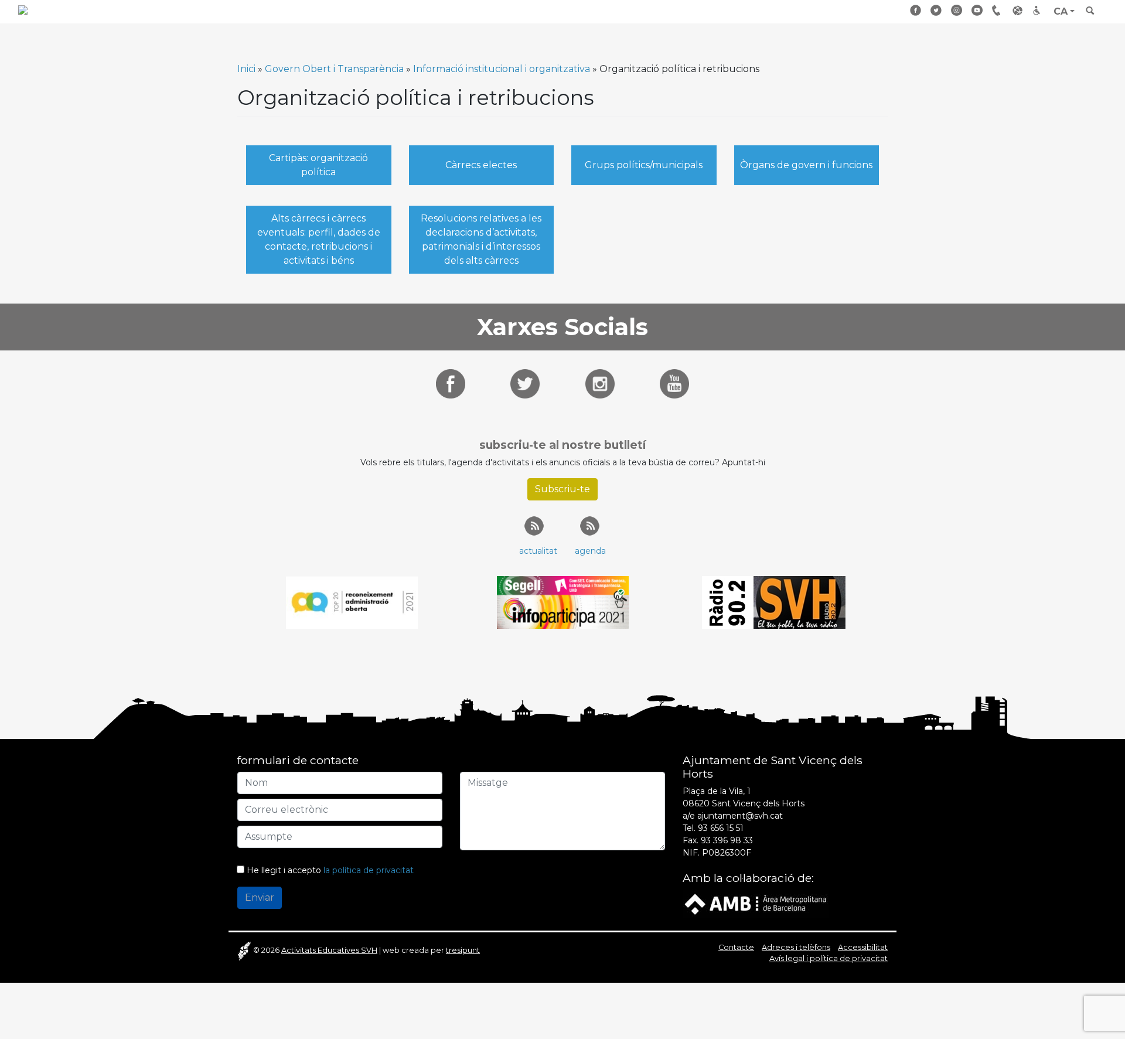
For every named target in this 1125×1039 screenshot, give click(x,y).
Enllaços (1018, 10)
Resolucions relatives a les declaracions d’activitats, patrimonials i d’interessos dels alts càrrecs (481, 239)
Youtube (977, 10)
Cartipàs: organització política (318, 165)
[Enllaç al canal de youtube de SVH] (674, 382)
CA (1061, 11)
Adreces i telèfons (796, 947)
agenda (590, 551)
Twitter (936, 10)
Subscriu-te (562, 489)
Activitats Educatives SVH (329, 950)
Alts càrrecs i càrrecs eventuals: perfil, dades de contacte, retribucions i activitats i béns (318, 239)
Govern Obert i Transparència (334, 68)
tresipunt (463, 950)
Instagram (957, 10)
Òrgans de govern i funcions (806, 165)
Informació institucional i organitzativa (501, 68)
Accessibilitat (1039, 10)
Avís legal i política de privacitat (828, 958)
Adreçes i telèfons (998, 10)
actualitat (538, 551)
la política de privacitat (368, 870)
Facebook (916, 10)
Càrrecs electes (481, 165)
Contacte (736, 947)
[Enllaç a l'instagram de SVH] (600, 382)
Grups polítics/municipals (644, 165)
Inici (246, 68)
